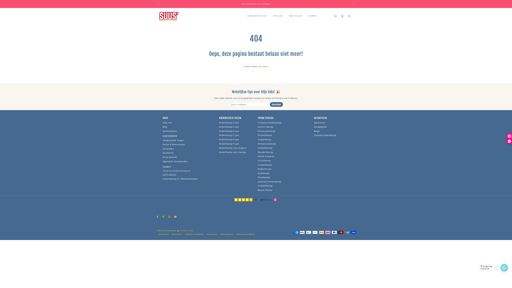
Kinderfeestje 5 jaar (229, 127)
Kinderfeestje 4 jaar (229, 122)
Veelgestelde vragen (173, 140)
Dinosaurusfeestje (267, 144)
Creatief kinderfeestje (325, 135)
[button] (335, 16)
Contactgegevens (227, 234)
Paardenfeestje (265, 152)
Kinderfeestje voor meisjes (232, 152)
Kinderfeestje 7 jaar (229, 135)
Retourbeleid (164, 234)
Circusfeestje (264, 160)
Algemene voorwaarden (194, 234)
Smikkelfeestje (265, 186)
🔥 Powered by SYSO (185, 231)
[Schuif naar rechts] (353, 4)
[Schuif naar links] (158, 4)
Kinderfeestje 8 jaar (229, 139)
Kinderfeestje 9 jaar (229, 144)
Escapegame (320, 127)
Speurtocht (319, 122)
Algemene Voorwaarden (175, 161)
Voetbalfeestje (265, 148)
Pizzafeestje (264, 177)
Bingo (317, 131)
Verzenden (168, 148)
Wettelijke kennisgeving (245, 234)
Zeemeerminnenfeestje (270, 181)
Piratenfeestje (265, 135)
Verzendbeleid (211, 234)
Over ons (167, 122)
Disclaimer (168, 153)
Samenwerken (170, 131)
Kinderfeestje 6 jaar (229, 131)
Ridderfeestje (264, 169)
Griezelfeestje (265, 165)
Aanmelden (276, 104)
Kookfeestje (264, 173)
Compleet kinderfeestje (270, 122)
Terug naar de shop (256, 67)
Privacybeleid (170, 157)
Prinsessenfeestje (267, 131)
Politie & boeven (266, 156)
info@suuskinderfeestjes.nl (176, 171)
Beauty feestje (265, 190)
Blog (165, 127)
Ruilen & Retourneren (174, 144)
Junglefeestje (264, 139)
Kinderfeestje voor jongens (233, 148)
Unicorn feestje (265, 127)
